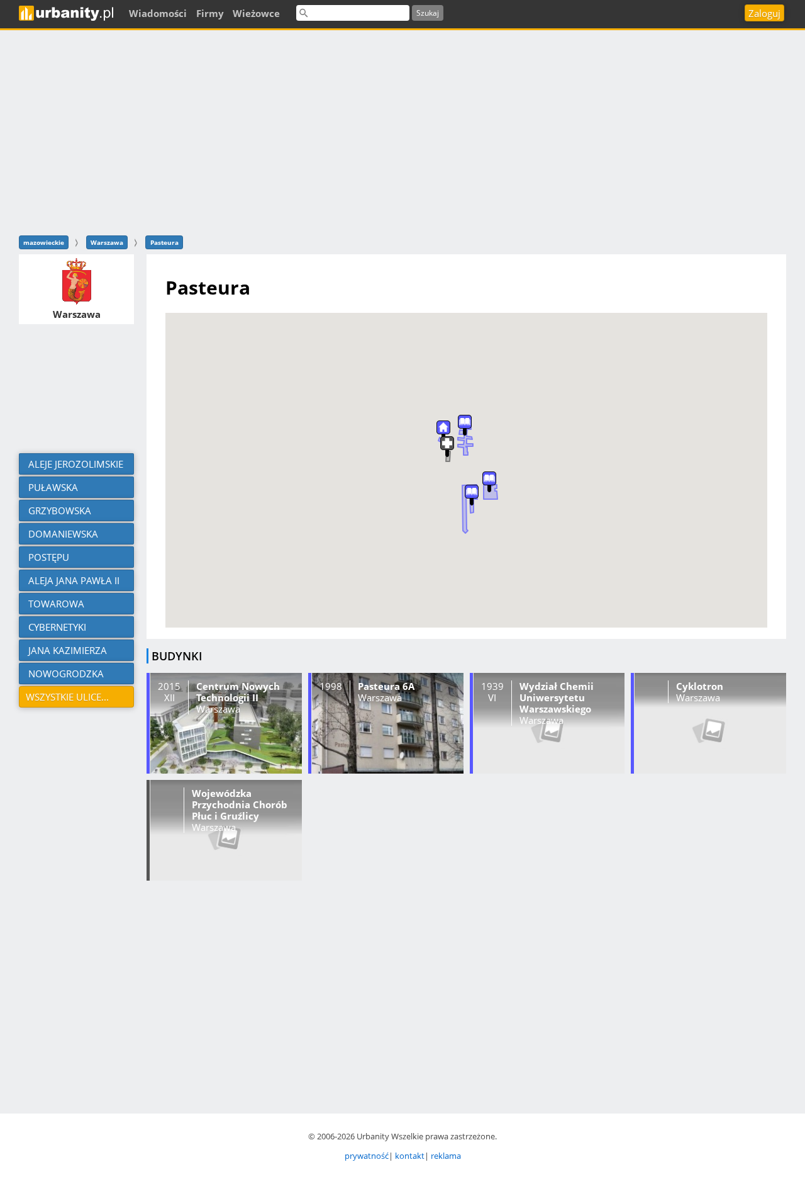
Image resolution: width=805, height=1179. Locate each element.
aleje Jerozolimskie (74, 464)
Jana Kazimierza (66, 650)
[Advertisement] (402, 131)
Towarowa (55, 603)
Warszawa (107, 242)
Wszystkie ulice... (67, 697)
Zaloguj (764, 13)
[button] (472, 495)
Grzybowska (58, 510)
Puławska (52, 487)
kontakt (410, 1155)
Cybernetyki (56, 627)
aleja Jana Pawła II (72, 580)
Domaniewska (62, 533)
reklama (446, 1155)
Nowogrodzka (65, 673)
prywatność (367, 1155)
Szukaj (427, 13)
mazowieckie (43, 242)
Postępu (47, 557)
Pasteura (164, 242)
